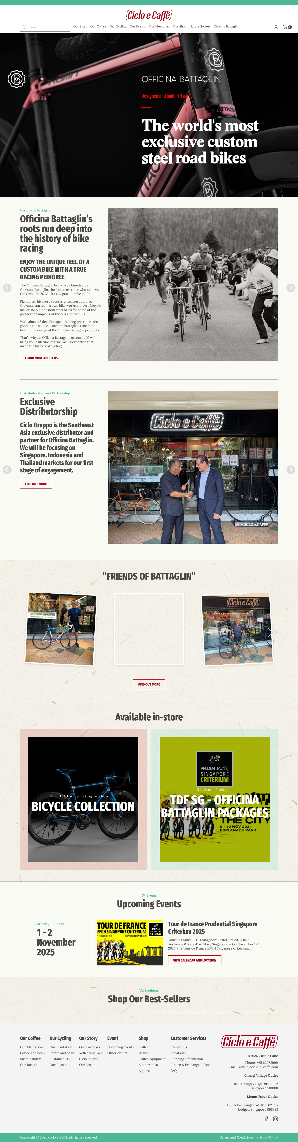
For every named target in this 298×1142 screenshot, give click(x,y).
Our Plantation (31, 1047)
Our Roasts (28, 1065)
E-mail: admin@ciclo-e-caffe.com (253, 1067)
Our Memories (159, 26)
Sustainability (30, 1059)
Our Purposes (89, 1047)
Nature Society (200, 26)
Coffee (144, 1047)
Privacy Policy (267, 1137)
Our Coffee (98, 26)
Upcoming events (120, 1047)
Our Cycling (118, 26)
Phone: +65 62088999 (261, 1062)
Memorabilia (148, 1065)
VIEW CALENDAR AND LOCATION (194, 960)
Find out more (36, 484)
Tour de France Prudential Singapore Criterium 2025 (212, 928)
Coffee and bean (32, 1053)
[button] (290, 288)
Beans (143, 1053)
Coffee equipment (152, 1059)
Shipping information (187, 1059)
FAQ (174, 1071)
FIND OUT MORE (149, 684)
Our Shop (179, 26)
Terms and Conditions (236, 1137)
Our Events (138, 26)
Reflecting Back (91, 1053)
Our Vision (87, 1065)
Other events (117, 1053)
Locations (178, 1053)
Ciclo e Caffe (88, 1059)
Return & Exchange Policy (190, 1065)
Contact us (179, 1047)
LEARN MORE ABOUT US (41, 358)
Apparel (145, 1071)
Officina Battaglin (226, 26)
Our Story (80, 26)
